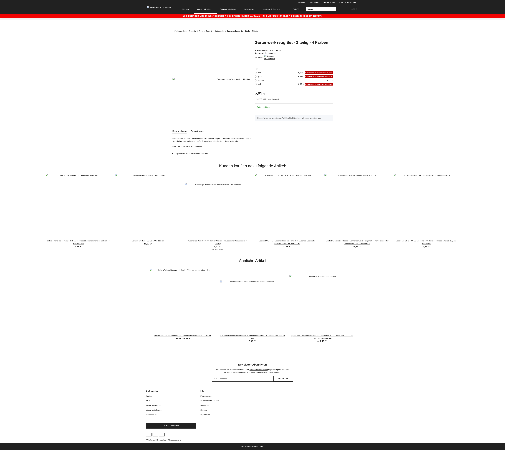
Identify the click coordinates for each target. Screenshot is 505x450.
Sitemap (203, 410)
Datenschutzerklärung (258, 370)
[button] (341, 9)
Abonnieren (283, 379)
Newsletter (204, 405)
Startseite (301, 2)
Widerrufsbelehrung (154, 410)
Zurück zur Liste (181, 31)
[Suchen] (334, 9)
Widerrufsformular (153, 405)
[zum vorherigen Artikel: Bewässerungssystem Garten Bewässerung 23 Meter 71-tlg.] (324, 31)
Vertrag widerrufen (171, 426)
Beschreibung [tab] (179, 131)
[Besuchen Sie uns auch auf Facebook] (149, 434)
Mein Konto (314, 2)
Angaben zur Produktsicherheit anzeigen (191, 154)
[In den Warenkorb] (174, 38)
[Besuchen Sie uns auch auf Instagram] (155, 434)
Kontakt (149, 396)
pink (295, 84)
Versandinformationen (209, 401)
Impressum (205, 415)
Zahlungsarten (206, 396)
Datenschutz (151, 415)
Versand (275, 99)
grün (295, 76)
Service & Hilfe (329, 2)
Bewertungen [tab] (197, 131)
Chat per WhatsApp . (348, 2)
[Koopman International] (270, 57)
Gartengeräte (270, 53)
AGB (148, 401)
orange (295, 80)
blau (295, 73)
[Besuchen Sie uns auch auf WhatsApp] (162, 434)
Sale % (296, 9)
